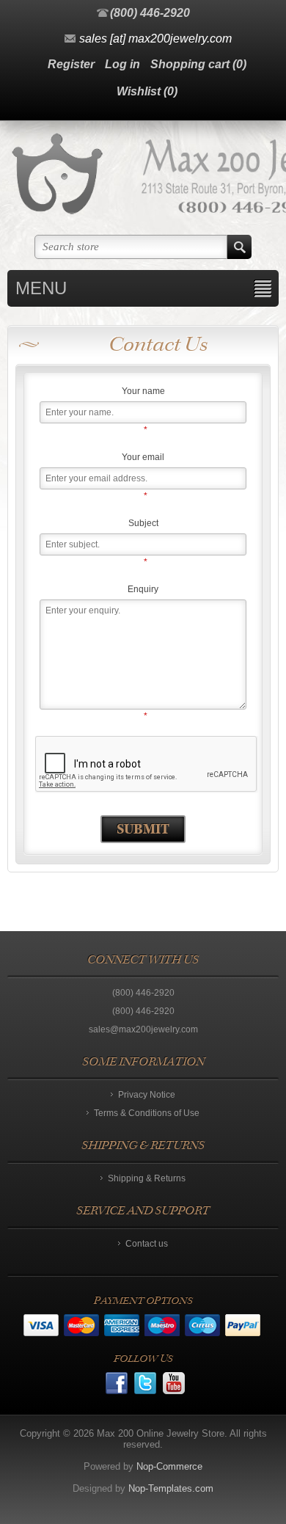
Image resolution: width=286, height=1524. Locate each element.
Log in (122, 64)
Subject (143, 523)
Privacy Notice (146, 1095)
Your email (143, 457)
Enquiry (143, 589)
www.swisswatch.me (146, 1311)
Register (71, 64)
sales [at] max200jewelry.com (155, 38)
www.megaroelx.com (228, 1300)
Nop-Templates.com (170, 1488)
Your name (143, 391)
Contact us (146, 1244)
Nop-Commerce (169, 1466)
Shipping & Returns (147, 1178)
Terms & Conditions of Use (146, 1113)
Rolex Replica (152, 1300)
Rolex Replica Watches (70, 1300)
